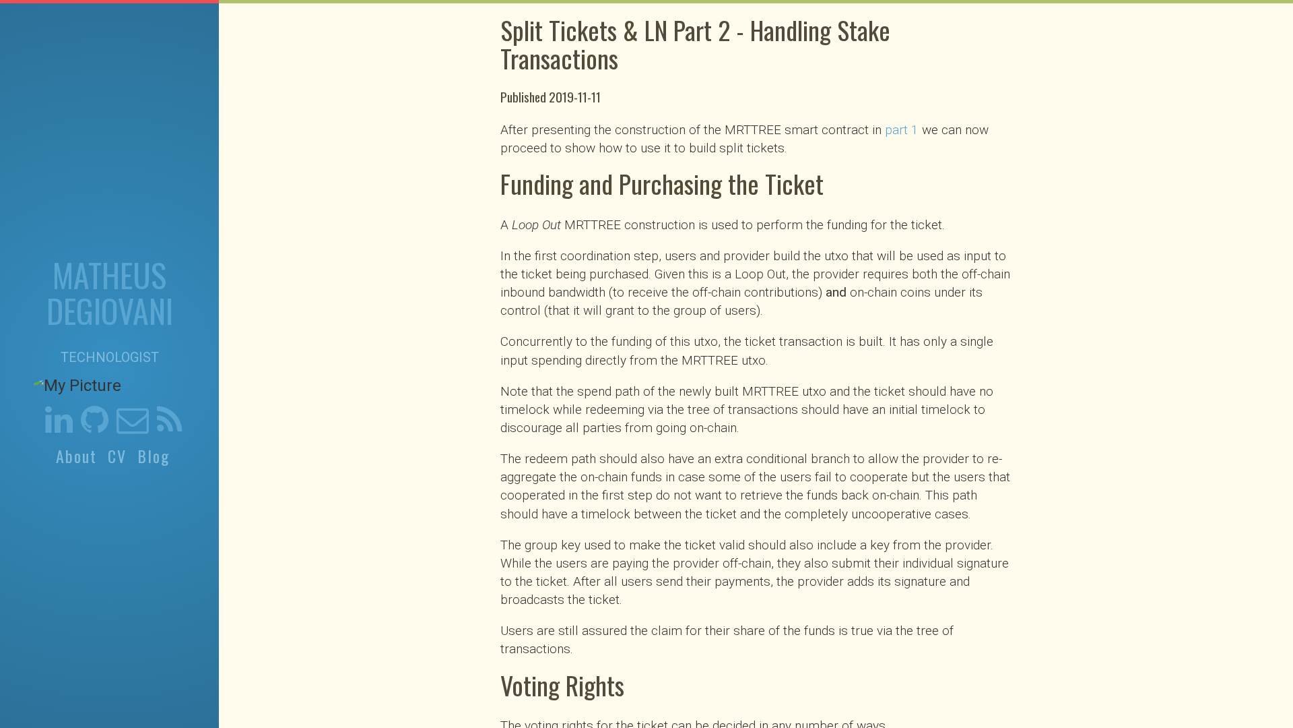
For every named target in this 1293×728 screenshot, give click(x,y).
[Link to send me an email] (133, 426)
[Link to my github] (94, 426)
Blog (153, 456)
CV (117, 456)
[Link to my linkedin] (59, 426)
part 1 (902, 130)
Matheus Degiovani (109, 292)
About (76, 456)
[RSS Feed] (170, 426)
